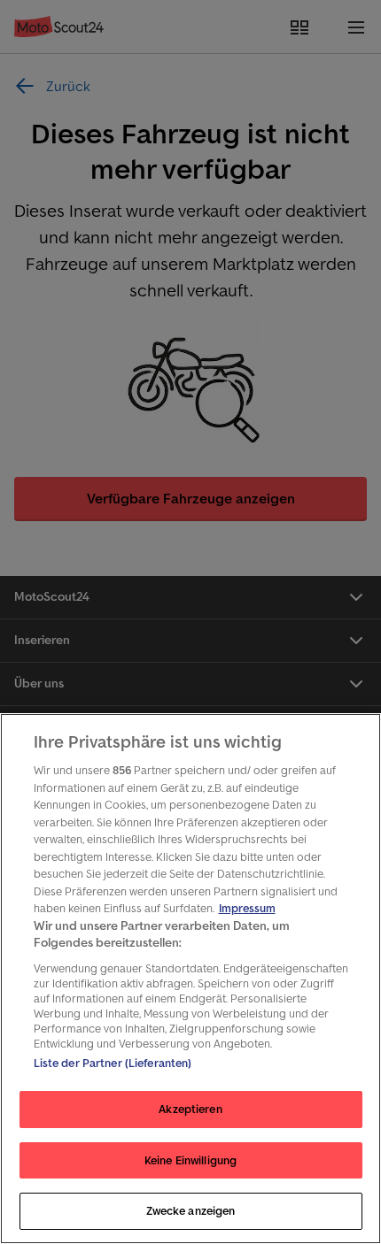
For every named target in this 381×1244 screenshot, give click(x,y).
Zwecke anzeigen (191, 1210)
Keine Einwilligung (190, 1160)
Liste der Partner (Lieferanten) (113, 1063)
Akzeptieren (190, 1109)
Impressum (247, 908)
